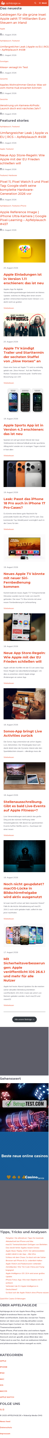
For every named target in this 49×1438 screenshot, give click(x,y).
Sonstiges (4, 61)
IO (1, 1385)
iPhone (23, 206)
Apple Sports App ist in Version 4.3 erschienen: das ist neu (24, 429)
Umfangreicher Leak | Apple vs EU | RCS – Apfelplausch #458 (24, 135)
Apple (2, 28)
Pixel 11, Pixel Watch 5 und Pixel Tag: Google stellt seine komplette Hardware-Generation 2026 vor (24, 187)
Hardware (12, 175)
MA (1, 1379)
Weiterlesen (9, 308)
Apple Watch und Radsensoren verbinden (23, 1263)
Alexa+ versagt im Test (14, 67)
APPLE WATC (6, 1397)
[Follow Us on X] (1, 1410)
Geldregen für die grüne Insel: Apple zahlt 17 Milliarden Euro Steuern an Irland (23, 19)
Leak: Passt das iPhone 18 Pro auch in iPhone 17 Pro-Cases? (24, 503)
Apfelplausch (5, 40)
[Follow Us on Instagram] (3, 1410)
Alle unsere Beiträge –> (24, 1019)
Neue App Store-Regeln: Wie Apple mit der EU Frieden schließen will (22, 159)
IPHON (3, 1367)
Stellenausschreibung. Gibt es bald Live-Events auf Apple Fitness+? (24, 806)
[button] (35, 3)
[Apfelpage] (11, 3)
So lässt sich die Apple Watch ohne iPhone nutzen (27, 1292)
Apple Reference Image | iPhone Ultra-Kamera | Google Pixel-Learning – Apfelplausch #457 (23, 218)
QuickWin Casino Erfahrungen (13, 1298)
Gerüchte (4, 79)
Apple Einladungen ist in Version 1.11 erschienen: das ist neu (24, 278)
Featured (16, 40)
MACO (3, 1391)
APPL (2, 1361)
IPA (1, 1373)
